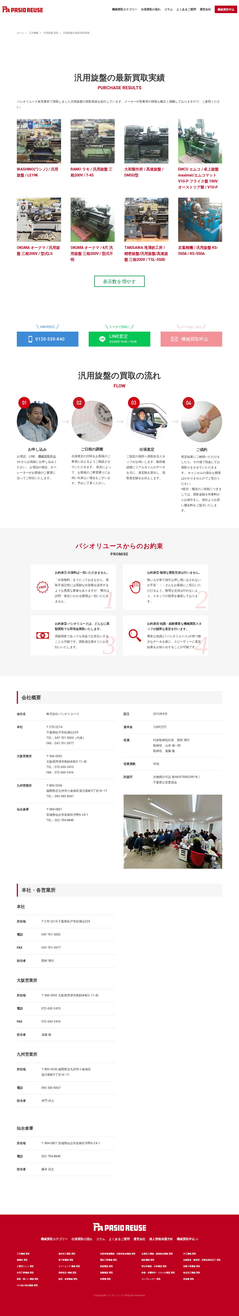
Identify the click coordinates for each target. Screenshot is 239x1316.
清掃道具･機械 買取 (67, 1272)
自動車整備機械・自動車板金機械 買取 (118, 1254)
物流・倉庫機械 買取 (67, 1279)
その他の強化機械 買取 (27, 1285)
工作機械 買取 (23, 1254)
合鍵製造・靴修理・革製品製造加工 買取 (202, 1260)
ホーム (20, 32)
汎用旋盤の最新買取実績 (76, 32)
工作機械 (33, 32)
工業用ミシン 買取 (25, 1266)
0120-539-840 (50, 339)
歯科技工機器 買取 (66, 1254)
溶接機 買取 (188, 1279)
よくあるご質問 (186, 9)
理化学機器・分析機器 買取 (154, 1266)
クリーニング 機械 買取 (69, 1266)
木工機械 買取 (189, 1254)
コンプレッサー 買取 (151, 1279)
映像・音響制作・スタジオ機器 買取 (158, 1272)
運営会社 (205, 9)
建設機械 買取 (148, 1260)
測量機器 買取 (106, 1272)
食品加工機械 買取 (191, 1272)
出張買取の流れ (151, 9)
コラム (168, 9)
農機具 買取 (22, 1260)
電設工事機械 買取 (108, 1260)
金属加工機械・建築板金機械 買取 (157, 1254)
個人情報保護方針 (161, 1239)
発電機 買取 (105, 1279)
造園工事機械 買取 (191, 1266)
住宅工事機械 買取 (25, 1272)
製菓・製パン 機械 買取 (27, 1279)
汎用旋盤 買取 (50, 32)
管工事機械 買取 (65, 1260)
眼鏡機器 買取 (106, 1266)
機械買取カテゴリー (124, 9)
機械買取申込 (226, 9)
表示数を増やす (119, 281)
